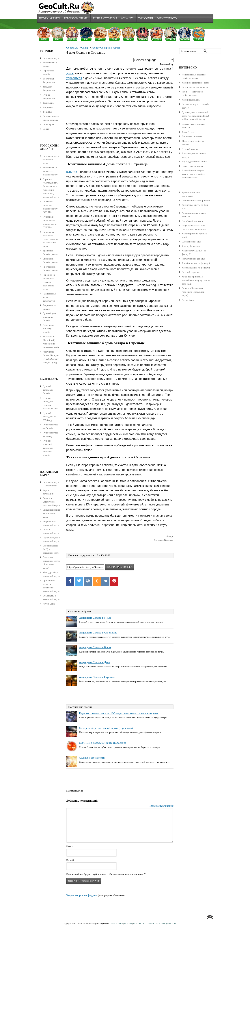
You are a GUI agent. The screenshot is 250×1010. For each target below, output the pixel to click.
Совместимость (167, 18)
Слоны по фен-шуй (191, 241)
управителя (74, 78)
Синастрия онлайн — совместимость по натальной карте (50, 239)
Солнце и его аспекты (92, 757)
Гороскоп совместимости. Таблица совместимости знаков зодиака (118, 713)
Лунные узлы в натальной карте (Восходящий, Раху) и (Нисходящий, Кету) (195, 116)
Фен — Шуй (127, 18)
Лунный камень (190, 149)
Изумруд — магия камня (194, 161)
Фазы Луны (188, 132)
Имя (70, 846)
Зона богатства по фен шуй (196, 263)
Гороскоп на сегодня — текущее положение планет (49, 281)
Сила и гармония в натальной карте (51, 513)
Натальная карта (49, 18)
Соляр (85, 47)
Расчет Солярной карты (106, 47)
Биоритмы (48, 107)
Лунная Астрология (104, 18)
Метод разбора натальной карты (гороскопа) (106, 728)
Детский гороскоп (191, 272)
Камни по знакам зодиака (195, 87)
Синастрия (48, 124)
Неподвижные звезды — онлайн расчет (50, 171)
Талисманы (145, 18)
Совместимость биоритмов (196, 200)
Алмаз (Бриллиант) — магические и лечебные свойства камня (194, 174)
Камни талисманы (191, 99)
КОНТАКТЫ (138, 923)
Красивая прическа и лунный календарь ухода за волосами (196, 280)
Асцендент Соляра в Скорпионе (98, 632)
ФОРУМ (128, 923)
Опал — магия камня (192, 166)
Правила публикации (161, 805)
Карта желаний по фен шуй (196, 267)
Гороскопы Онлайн (76, 18)
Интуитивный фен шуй (193, 258)
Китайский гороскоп (192, 221)
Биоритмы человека (192, 136)
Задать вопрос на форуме (81, 895)
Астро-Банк (188, 300)
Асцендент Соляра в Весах (95, 647)
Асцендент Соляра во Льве (95, 617)
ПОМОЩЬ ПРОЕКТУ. (168, 923)
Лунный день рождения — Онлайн (49, 317)
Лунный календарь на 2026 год (49, 417)
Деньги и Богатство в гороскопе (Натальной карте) (193, 292)
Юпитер (71, 171)
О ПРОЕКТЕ (151, 923)
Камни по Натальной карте (195, 82)
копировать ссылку (119, 567)
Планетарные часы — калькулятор (49, 297)
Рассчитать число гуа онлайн (48, 328)
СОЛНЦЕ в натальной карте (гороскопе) (103, 742)
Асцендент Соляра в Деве (94, 662)
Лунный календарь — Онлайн (49, 390)
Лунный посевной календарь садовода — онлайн (49, 447)
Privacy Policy (117, 923)
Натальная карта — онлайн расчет (51, 159)
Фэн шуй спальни (191, 246)
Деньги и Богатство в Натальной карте (51, 502)
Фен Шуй (47, 111)
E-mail (71, 860)
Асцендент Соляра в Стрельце (97, 677)
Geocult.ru (72, 47)
